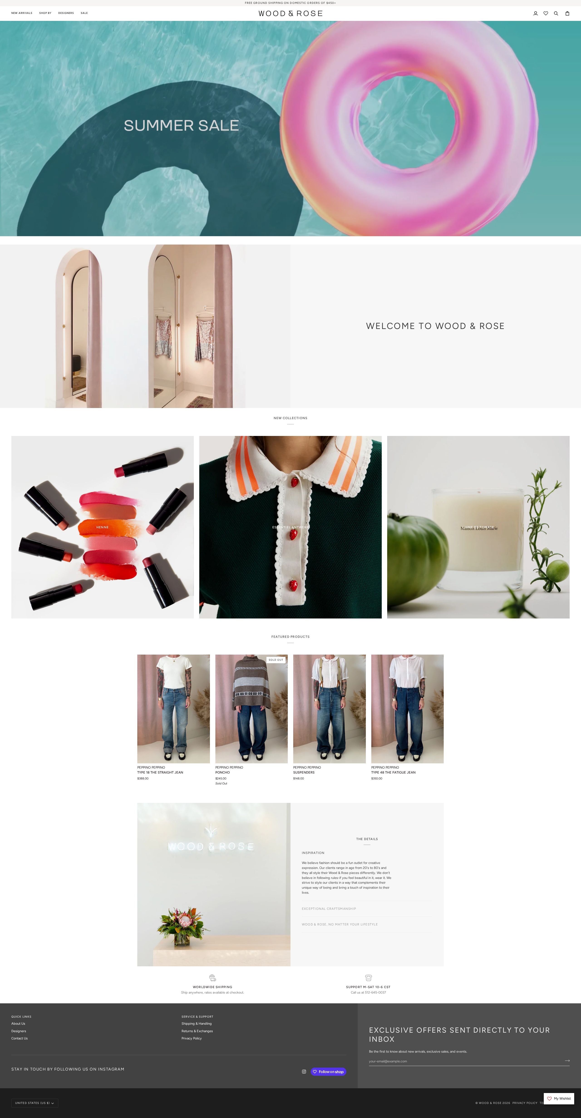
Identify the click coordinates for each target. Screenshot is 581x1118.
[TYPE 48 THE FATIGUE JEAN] (407, 709)
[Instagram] (304, 1072)
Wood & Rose (490, 1103)
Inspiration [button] (313, 853)
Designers (18, 1031)
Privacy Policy (192, 1038)
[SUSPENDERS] (329, 709)
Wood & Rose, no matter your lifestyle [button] (340, 924)
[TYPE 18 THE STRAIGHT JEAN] (173, 709)
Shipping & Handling (197, 1024)
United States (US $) (32, 1103)
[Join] (319, 575)
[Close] (324, 538)
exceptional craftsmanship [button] (329, 908)
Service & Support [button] (197, 1016)
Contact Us (19, 1038)
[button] (45, 13)
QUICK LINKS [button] (21, 1016)
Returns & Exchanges (197, 1031)
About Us (18, 1024)
